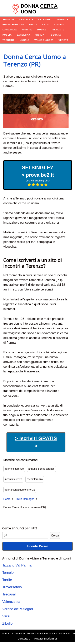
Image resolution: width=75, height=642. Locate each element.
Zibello (7, 623)
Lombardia (9, 30)
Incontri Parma (37, 546)
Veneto (64, 40)
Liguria (59, 24)
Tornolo (8, 573)
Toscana (55, 35)
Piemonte (58, 30)
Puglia (7, 35)
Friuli (33, 24)
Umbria (24, 40)
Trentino (8, 40)
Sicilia (39, 35)
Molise (42, 30)
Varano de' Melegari (17, 609)
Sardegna (23, 35)
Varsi (6, 616)
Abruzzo (8, 19)
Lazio (45, 24)
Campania (62, 19)
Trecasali (9, 594)
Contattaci (24, 638)
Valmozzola (11, 602)
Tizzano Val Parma (16, 565)
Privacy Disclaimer (45, 638)
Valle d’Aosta (44, 40)
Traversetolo (12, 587)
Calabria (44, 19)
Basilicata (26, 19)
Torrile (7, 580)
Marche (27, 30)
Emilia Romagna (13, 24)
